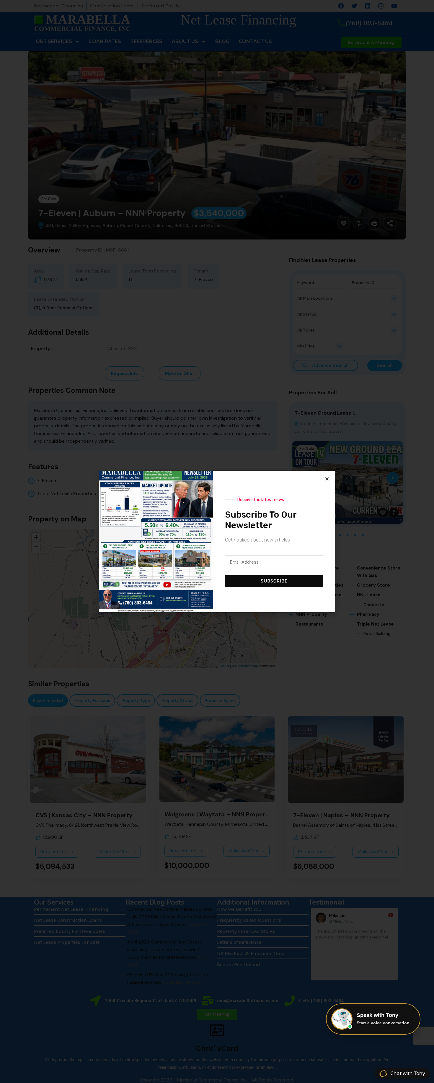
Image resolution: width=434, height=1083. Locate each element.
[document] (217, 541)
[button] (327, 479)
